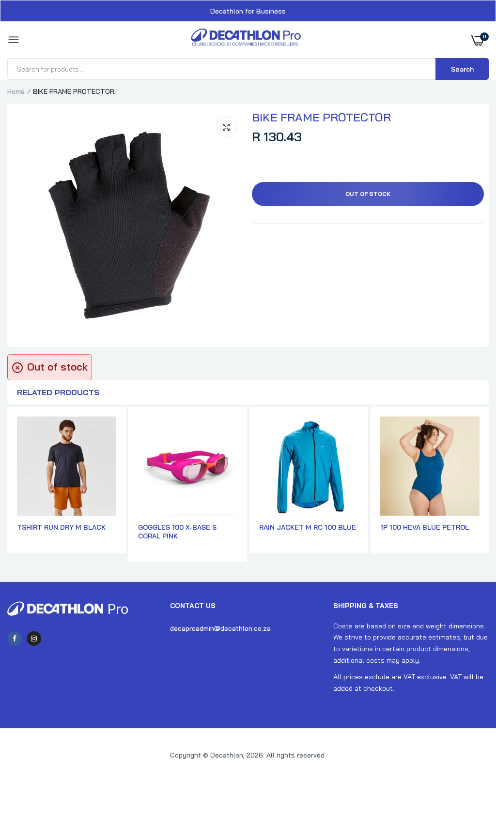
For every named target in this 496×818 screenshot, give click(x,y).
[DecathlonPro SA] (246, 40)
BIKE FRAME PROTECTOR (321, 117)
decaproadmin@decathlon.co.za (220, 628)
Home (16, 91)
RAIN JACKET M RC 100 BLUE (307, 527)
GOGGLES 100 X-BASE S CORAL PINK (177, 531)
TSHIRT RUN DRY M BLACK (61, 527)
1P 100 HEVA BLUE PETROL (424, 527)
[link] (469, 757)
